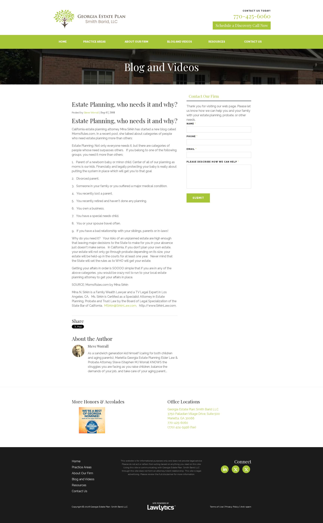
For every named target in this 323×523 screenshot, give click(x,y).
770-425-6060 (252, 16)
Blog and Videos (179, 41)
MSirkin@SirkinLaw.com (120, 305)
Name (191, 123)
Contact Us (253, 41)
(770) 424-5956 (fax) (181, 427)
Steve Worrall (91, 112)
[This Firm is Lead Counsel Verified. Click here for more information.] (129, 421)
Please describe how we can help (213, 162)
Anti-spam (246, 506)
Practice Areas (94, 41)
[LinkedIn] (225, 469)
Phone (192, 136)
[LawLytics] (161, 506)
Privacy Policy (232, 506)
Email (191, 149)
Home (63, 41)
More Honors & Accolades (98, 402)
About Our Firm (136, 41)
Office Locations (183, 402)
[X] (235, 469)
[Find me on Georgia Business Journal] (92, 420)
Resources (216, 41)
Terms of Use (216, 506)
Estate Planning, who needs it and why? (124, 104)
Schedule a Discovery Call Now (242, 25)
